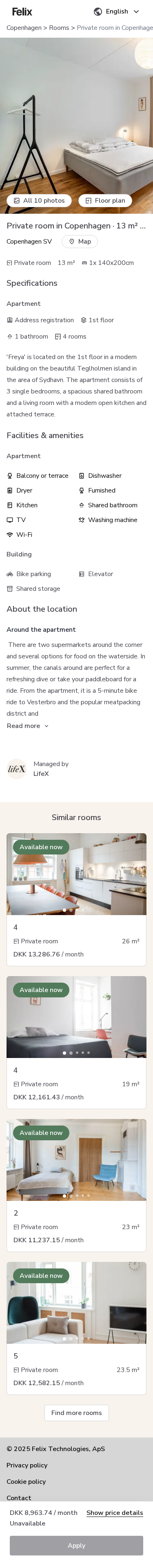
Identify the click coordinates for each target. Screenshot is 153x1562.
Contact (19, 1498)
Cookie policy (26, 1481)
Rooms (59, 27)
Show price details (114, 1512)
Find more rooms (76, 1412)
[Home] (22, 11)
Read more (23, 725)
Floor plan (110, 200)
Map (84, 241)
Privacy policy (27, 1465)
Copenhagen (24, 27)
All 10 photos (44, 200)
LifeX (41, 773)
